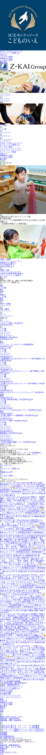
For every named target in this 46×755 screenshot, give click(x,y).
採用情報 (3, 734)
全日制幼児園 (5, 694)
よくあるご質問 (6, 157)
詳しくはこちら (6, 465)
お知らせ (3, 154)
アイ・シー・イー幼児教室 (28, 453)
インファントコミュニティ (10, 148)
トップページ (5, 141)
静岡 (2, 711)
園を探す (3, 159)
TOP (1, 743)
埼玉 (2, 710)
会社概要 (3, 733)
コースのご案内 (6, 147)
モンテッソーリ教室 (8, 152)
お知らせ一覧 (5, 348)
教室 (2, 699)
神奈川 (2, 708)
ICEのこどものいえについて (11, 143)
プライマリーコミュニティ (10, 150)
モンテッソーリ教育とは (10, 145)
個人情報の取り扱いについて (11, 738)
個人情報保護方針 (7, 736)
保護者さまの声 (6, 155)
